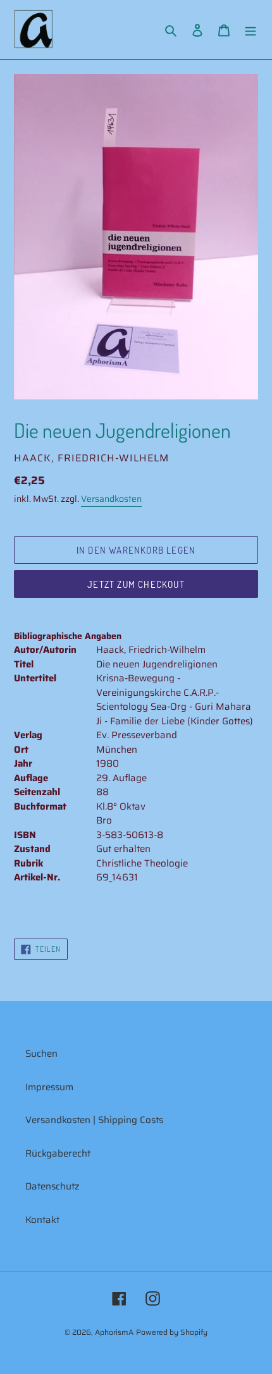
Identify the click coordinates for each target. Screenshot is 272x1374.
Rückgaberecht (57, 1153)
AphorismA (114, 1332)
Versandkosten (111, 499)
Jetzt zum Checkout (136, 584)
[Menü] (250, 30)
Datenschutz (52, 1186)
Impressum (49, 1087)
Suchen (41, 1053)
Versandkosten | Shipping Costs (94, 1120)
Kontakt (42, 1219)
